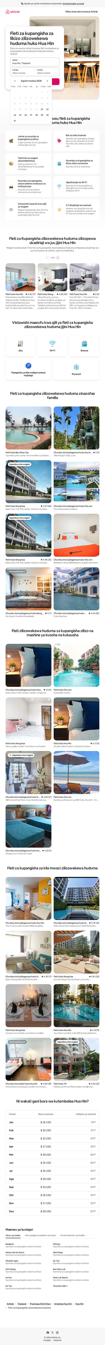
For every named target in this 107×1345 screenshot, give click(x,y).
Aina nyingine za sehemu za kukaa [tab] (40, 1235)
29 (42, 115)
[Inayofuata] (57, 257)
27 (31, 115)
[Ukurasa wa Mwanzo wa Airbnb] (13, 11)
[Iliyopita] (47, 257)
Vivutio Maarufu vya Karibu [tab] (72, 1235)
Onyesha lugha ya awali (73, 3)
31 (15, 120)
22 (42, 109)
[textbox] (22, 73)
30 (47, 115)
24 (15, 115)
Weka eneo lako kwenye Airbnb (81, 11)
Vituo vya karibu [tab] (13, 1235)
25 (20, 115)
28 (36, 115)
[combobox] (34, 63)
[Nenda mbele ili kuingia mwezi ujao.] (47, 81)
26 (26, 115)
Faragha (47, 1340)
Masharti (57, 1340)
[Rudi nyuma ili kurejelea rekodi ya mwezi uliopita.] (15, 81)
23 (47, 109)
